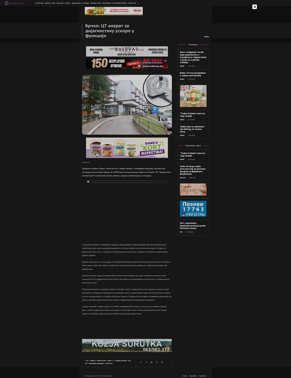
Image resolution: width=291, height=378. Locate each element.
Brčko (206, 37)
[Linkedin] (151, 362)
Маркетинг (193, 376)
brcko (109, 361)
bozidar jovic (101, 361)
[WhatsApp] (162, 362)
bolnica (93, 361)
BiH (181, 232)
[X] (146, 362)
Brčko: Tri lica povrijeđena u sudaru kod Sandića (193, 74)
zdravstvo (108, 363)
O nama (184, 376)
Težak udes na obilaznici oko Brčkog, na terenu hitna (192, 129)
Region (182, 178)
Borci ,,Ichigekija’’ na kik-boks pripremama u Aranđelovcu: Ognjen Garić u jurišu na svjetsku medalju (193, 57)
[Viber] (156, 362)
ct (113, 361)
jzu (129, 361)
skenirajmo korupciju (96, 363)
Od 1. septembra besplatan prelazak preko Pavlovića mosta (193, 226)
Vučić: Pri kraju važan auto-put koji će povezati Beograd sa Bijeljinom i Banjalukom (193, 170)
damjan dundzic (121, 361)
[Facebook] (141, 362)
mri (86, 363)
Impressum (202, 376)
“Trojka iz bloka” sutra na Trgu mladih (192, 114)
